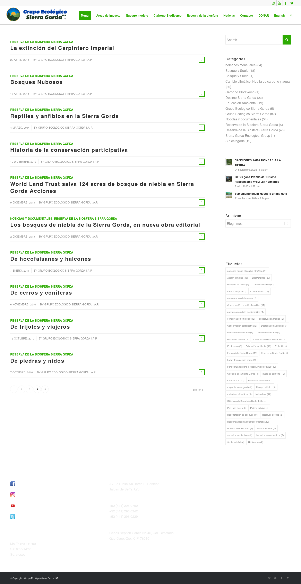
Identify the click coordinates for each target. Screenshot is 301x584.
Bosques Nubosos (36, 82)
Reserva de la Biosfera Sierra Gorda (41, 42)
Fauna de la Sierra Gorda (242, 352)
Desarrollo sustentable (240, 332)
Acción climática (237, 277)
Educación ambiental (258, 346)
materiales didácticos (239, 394)
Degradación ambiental (274, 325)
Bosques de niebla (238, 284)
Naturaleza (263, 394)
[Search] (291, 15)
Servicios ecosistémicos (270, 435)
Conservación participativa (242, 325)
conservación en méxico (241, 318)
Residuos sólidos (272, 414)
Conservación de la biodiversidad (246, 305)
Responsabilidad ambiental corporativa (248, 421)
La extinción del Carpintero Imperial (62, 47)
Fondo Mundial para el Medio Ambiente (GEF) (251, 366)
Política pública (259, 407)
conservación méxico (271, 318)
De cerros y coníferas (41, 292)
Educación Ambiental (241, 103)
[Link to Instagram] (273, 3)
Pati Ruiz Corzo (236, 407)
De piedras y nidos (37, 360)
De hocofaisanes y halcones (50, 258)
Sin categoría (235, 140)
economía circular (238, 339)
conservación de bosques (242, 298)
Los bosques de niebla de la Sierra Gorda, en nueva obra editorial (105, 224)
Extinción (281, 346)
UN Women (255, 442)
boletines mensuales (240, 65)
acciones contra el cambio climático (247, 270)
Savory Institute (266, 428)
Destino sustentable (268, 332)
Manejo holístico (266, 387)
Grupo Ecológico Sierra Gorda (247, 108)
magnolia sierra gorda (239, 387)
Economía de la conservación (268, 339)
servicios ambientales (239, 435)
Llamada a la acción (260, 380)
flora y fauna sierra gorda (241, 359)
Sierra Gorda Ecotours (224, 488)
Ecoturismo (234, 346)
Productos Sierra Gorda (225, 493)
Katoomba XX (235, 380)
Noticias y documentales (31, 218)
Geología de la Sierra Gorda (243, 373)
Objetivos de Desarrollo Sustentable (246, 400)
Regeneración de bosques (242, 414)
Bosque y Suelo (237, 70)
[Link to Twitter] (292, 3)
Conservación (259, 291)
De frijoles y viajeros (40, 326)
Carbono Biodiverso (240, 92)
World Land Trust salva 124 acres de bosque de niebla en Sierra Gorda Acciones (102, 187)
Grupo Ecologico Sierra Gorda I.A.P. (65, 60)
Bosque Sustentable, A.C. (227, 482)
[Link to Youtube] (280, 3)
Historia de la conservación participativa (69, 149)
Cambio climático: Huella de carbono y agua (257, 81)
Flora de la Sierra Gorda (275, 352)
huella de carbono (274, 373)
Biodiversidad (261, 277)
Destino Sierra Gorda (240, 97)
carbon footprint (236, 291)
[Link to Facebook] (286, 3)
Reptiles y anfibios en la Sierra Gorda (64, 116)
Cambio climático (263, 284)
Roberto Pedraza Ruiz (240, 428)
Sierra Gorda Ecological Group (247, 135)
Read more (202, 60)
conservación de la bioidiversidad (245, 311)
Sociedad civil (235, 442)
